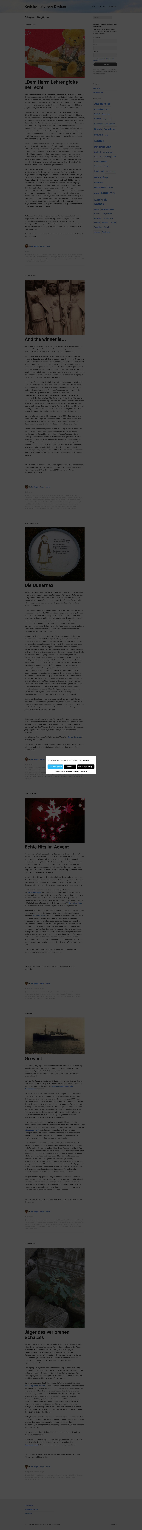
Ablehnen (70, 767)
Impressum (83, 771)
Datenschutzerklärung (72, 771)
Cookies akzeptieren (55, 767)
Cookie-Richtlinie (60, 771)
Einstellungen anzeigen (85, 767)
